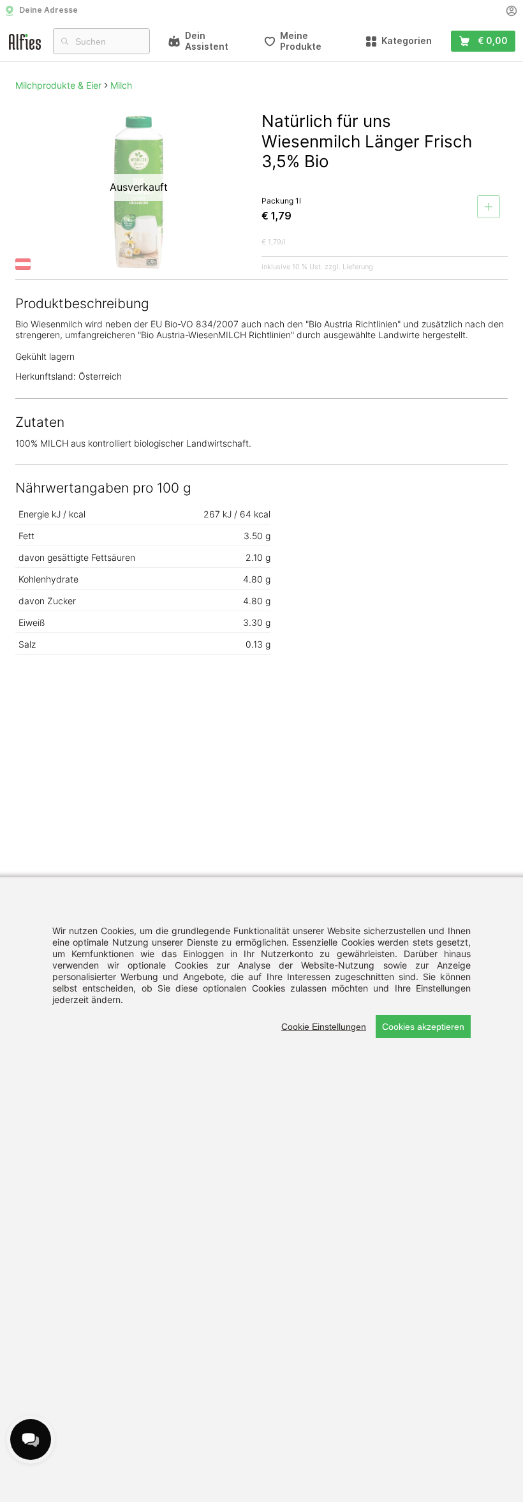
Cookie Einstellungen (323, 1027)
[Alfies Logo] (25, 41)
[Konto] (511, 11)
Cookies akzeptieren (423, 1027)
